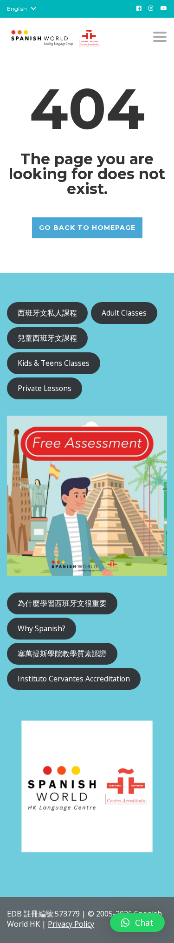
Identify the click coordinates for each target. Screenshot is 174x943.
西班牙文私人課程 (47, 313)
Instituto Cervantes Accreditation (74, 679)
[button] (137, 922)
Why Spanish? (41, 628)
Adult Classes (124, 313)
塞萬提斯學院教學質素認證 (62, 653)
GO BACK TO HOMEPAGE (87, 227)
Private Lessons (44, 388)
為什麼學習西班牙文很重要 (62, 603)
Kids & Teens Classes (54, 363)
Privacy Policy (71, 924)
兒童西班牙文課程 (47, 338)
